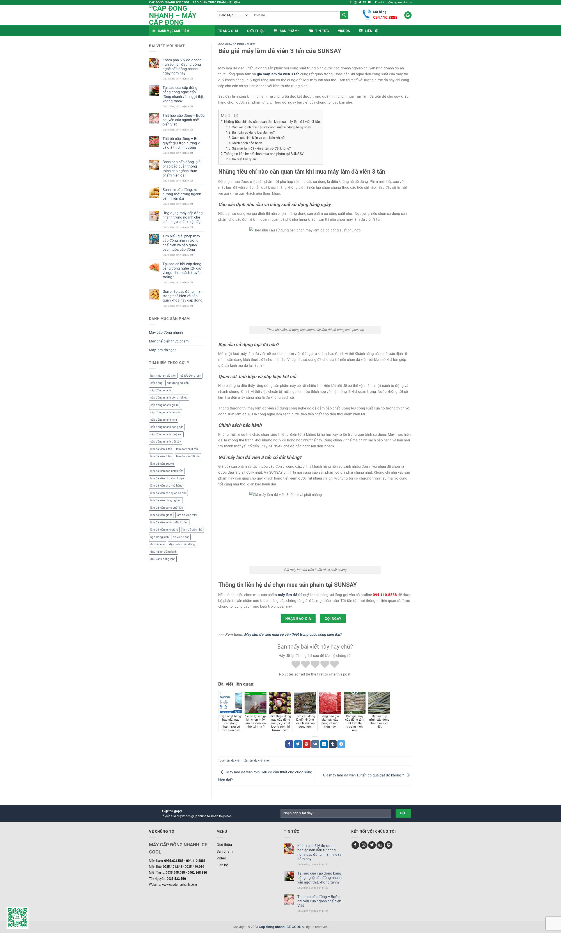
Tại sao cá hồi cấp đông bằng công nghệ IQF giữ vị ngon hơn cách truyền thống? (182, 270)
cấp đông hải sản (178, 382)
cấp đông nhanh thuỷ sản (166, 434)
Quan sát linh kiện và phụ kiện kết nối (259, 138)
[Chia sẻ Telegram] (341, 744)
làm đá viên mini (187, 515)
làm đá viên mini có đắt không (169, 522)
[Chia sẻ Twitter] (298, 744)
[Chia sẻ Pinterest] (307, 744)
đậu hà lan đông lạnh (163, 551)
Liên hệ (222, 865)
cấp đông (156, 382)
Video (221, 858)
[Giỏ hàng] (408, 15)
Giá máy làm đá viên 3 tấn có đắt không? (262, 148)
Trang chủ (228, 31)
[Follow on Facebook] (351, 2)
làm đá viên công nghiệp (165, 500)
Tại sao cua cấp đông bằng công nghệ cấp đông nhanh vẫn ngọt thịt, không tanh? (183, 94)
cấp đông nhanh (160, 390)
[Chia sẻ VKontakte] (315, 744)
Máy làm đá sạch (162, 350)
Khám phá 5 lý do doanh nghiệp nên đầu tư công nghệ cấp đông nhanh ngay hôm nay (182, 66)
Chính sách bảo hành (247, 143)
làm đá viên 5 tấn (161, 456)
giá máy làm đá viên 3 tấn (278, 74)
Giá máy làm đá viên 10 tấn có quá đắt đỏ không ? (364, 775)
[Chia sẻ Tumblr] (333, 744)
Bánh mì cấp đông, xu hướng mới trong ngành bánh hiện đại (182, 194)
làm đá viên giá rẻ (161, 515)
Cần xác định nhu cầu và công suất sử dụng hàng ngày (272, 127)
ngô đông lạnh (159, 537)
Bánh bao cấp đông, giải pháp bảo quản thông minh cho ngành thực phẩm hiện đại (182, 168)
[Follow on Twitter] (360, 2)
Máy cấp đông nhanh (166, 332)
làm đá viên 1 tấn (161, 449)
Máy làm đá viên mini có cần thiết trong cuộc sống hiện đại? (293, 634)
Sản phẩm (225, 851)
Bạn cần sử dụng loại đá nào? (254, 132)
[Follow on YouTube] (369, 2)
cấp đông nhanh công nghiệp (169, 397)
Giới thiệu (256, 31)
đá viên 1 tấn (181, 537)
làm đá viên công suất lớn (166, 507)
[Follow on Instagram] (355, 2)
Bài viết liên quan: (244, 159)
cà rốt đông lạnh (190, 375)
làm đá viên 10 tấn (188, 456)
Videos (344, 31)
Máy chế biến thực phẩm (169, 341)
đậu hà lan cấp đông (182, 544)
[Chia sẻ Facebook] (289, 744)
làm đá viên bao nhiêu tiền (166, 471)
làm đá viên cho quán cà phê (168, 493)
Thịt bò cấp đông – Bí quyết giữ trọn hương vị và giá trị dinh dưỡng (182, 143)
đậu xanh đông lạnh (162, 559)
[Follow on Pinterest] (388, 845)
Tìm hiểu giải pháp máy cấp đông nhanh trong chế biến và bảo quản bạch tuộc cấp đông (181, 242)
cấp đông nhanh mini (163, 419)
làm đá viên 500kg (162, 463)
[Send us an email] (364, 2)
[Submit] (344, 15)
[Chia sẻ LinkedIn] (324, 744)
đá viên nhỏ (157, 544)
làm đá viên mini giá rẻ (164, 529)
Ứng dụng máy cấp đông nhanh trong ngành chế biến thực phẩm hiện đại (183, 217)
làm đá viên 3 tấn (187, 449)
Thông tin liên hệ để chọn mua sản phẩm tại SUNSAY (264, 154)
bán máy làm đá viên (163, 375)
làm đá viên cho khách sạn (167, 478)
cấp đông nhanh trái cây (165, 441)
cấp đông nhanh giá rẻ (164, 405)
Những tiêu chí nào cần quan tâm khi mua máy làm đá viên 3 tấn (272, 122)
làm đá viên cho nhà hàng (166, 485)
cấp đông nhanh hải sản (165, 412)
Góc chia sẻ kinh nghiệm (236, 44)
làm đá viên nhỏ (192, 529)
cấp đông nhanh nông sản (166, 427)
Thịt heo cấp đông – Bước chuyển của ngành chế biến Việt (184, 119)
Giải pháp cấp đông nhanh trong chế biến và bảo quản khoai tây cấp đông (183, 295)
